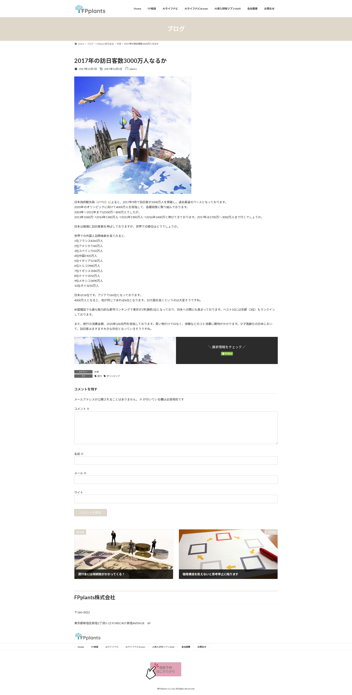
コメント (81, 408)
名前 (79, 454)
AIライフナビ (111, 646)
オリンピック (113, 376)
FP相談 (94, 646)
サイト (78, 492)
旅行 (100, 376)
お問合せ (201, 646)
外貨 (96, 371)
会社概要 (186, 646)
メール (80, 473)
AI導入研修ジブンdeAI (163, 646)
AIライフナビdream (135, 646)
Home (81, 646)
